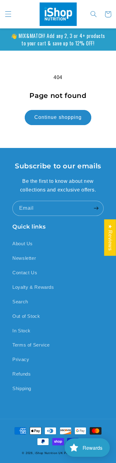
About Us (22, 243)
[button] (8, 14)
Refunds (21, 374)
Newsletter (24, 258)
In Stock (21, 330)
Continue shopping (58, 117)
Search (20, 301)
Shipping (21, 388)
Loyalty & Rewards (33, 287)
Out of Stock (26, 316)
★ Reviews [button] (110, 237)
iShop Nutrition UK (49, 453)
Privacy (20, 359)
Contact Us (24, 272)
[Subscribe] (96, 208)
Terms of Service (31, 345)
